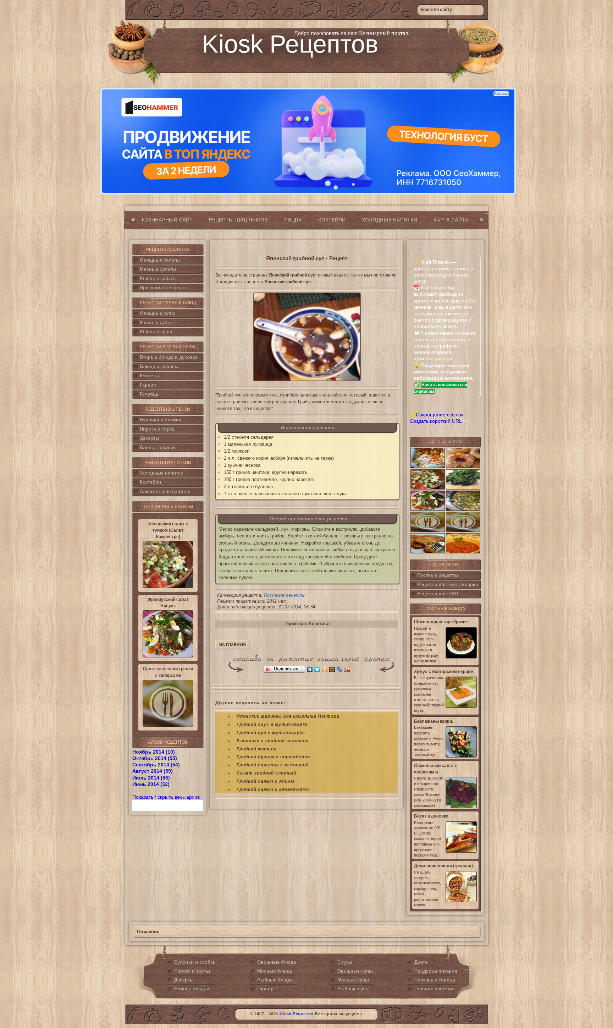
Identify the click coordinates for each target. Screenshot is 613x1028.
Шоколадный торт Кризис (441, 621)
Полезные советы (434, 980)
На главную (232, 644)
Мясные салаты (158, 269)
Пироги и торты (158, 429)
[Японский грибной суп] (306, 336)
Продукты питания (435, 971)
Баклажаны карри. (433, 721)
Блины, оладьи (157, 447)
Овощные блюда (276, 962)
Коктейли (332, 220)
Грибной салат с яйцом (265, 781)
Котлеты (149, 375)
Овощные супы (157, 313)
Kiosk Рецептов (290, 44)
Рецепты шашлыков (238, 220)
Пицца (293, 220)
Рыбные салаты (158, 278)
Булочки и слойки (160, 419)
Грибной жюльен (257, 749)
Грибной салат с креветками (273, 789)
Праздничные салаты (164, 287)
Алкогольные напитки (165, 491)
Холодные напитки (389, 220)
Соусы (344, 962)
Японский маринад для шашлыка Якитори (288, 716)
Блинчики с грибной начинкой (273, 740)
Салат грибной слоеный (266, 773)
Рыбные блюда (275, 980)
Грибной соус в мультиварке (272, 724)
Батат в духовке (431, 816)
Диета (420, 962)
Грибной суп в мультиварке (271, 732)
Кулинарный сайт (167, 220)
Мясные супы (155, 322)
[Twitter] (317, 669)
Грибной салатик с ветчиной (273, 764)
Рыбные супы (156, 331)
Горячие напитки (433, 988)
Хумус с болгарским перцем (444, 671)
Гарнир (148, 385)
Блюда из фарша (159, 366)
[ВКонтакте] (310, 669)
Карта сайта (450, 220)
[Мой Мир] (332, 669)
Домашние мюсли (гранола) (443, 865)
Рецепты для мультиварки (447, 584)
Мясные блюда (274, 971)
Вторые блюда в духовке (169, 357)
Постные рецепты (285, 595)
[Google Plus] (347, 669)
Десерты (149, 438)
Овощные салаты (160, 260)
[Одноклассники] (324, 669)
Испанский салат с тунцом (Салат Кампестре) (168, 530)
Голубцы (150, 394)
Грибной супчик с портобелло (273, 756)
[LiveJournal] (339, 669)
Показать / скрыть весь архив (166, 797)
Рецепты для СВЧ (437, 593)
